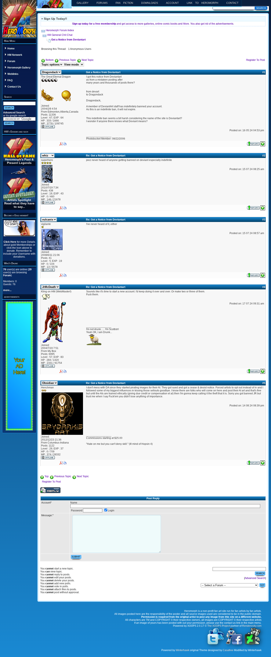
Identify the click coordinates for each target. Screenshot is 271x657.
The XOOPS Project (218, 625)
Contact (232, 2)
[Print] (65, 142)
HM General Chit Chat (59, 34)
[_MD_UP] (262, 143)
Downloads (149, 2)
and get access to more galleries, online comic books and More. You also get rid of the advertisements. (153, 23)
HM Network (14, 54)
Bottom (50, 60)
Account (172, 2)
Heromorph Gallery (18, 67)
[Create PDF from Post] (61, 142)
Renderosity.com (251, 625)
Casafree (228, 650)
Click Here (10, 241)
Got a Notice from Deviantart (68, 39)
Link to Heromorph (202, 2)
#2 (263, 155)
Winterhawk (182, 650)
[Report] (253, 143)
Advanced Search (14, 112)
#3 (263, 219)
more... (7, 290)
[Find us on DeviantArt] (252, 644)
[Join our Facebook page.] (234, 644)
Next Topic (88, 60)
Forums (102, 2)
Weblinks (12, 74)
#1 (263, 72)
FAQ (9, 80)
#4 (263, 287)
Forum (11, 61)
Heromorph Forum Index (60, 30)
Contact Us (14, 86)
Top (46, 476)
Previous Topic (67, 60)
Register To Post (255, 60)
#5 (263, 383)
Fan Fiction (124, 2)
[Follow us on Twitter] (216, 644)
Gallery (82, 2)
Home (11, 48)
